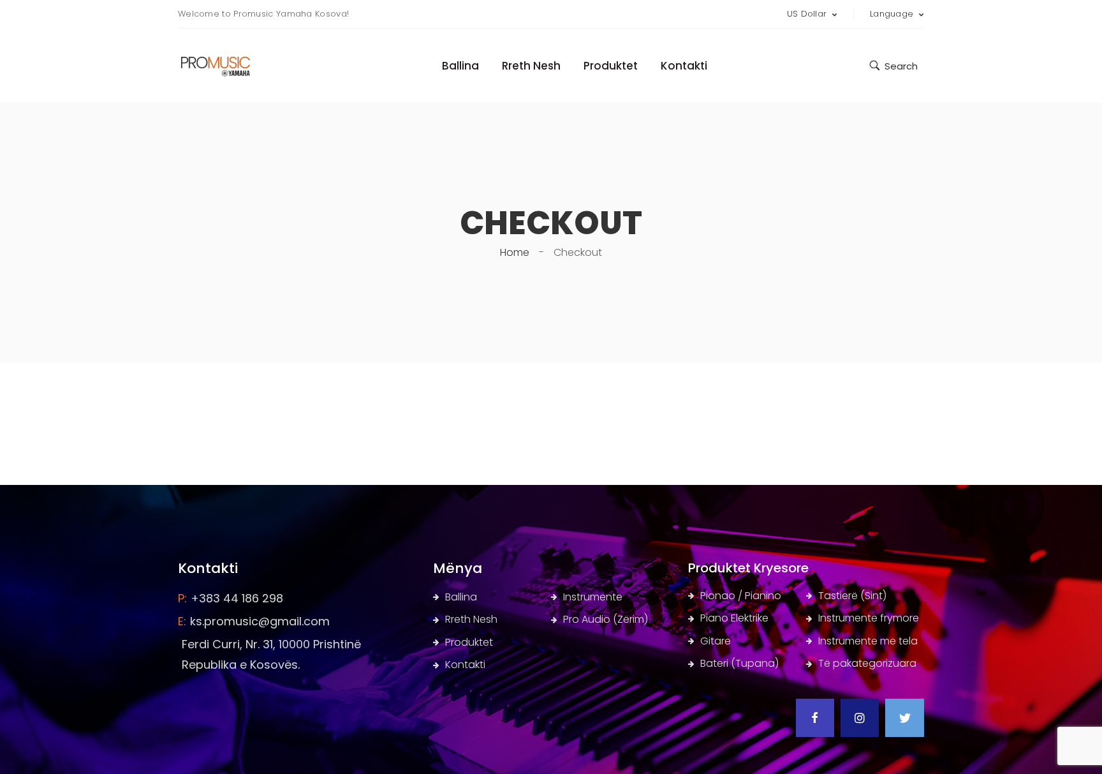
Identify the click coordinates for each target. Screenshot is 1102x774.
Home (514, 252)
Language (893, 14)
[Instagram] (860, 718)
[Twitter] (904, 718)
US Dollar (808, 14)
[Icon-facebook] (815, 718)
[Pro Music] (224, 62)
